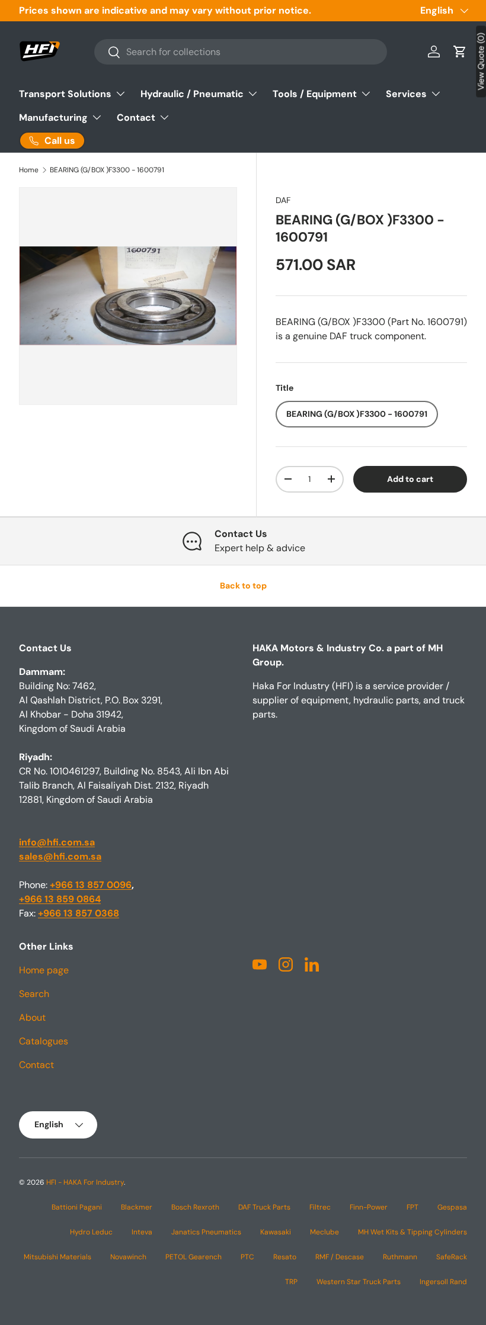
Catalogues (43, 1041)
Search (34, 994)
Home (29, 170)
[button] (460, 51)
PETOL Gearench (193, 1257)
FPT (412, 1207)
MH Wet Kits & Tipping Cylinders (412, 1232)
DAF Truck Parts (264, 1207)
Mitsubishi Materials (57, 1257)
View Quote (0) (481, 61)
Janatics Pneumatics (206, 1232)
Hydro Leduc (91, 1232)
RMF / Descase (339, 1257)
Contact (36, 1065)
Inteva (142, 1232)
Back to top (243, 585)
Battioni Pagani (77, 1207)
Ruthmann (400, 1257)
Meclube (324, 1232)
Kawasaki (275, 1232)
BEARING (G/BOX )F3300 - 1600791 (107, 170)
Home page (44, 970)
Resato (284, 1257)
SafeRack (451, 1257)
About (32, 1017)
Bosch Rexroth (195, 1207)
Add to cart (410, 479)
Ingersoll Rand (443, 1282)
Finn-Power (369, 1207)
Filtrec (320, 1207)
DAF (283, 200)
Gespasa (452, 1207)
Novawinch (128, 1257)
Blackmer (136, 1207)
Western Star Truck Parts (358, 1282)
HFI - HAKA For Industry (85, 1182)
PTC (247, 1257)
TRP (291, 1282)
